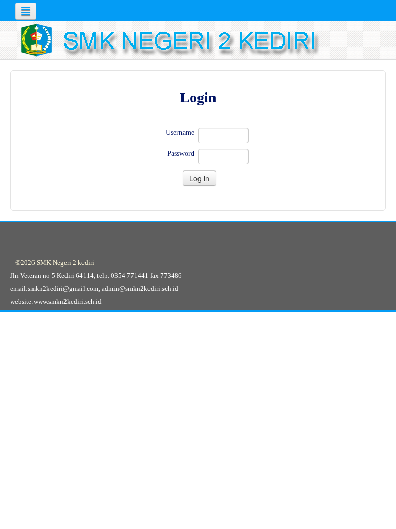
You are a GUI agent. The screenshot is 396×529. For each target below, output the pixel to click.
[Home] (200, 40)
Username (180, 132)
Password (180, 154)
